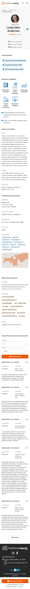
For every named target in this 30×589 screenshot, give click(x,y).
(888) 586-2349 (9, 557)
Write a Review (16, 356)
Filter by (4, 340)
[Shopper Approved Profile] (11, 570)
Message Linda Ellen (16, 581)
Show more (15, 537)
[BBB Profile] (17, 570)
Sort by (4, 347)
